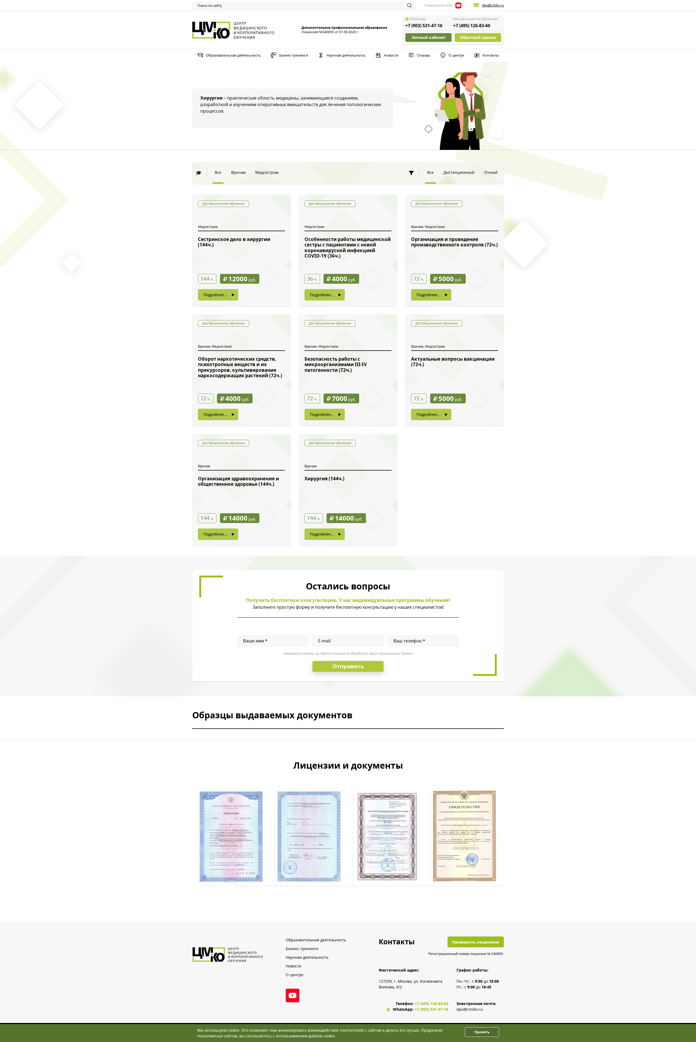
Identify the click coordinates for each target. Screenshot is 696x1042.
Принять (481, 1032)
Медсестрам (266, 172)
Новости (391, 55)
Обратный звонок (478, 37)
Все (218, 172)
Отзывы (423, 55)
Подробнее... (215, 294)
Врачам (238, 172)
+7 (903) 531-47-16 (423, 26)
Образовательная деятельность (233, 55)
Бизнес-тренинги (293, 55)
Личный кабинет (429, 37)
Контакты (491, 55)
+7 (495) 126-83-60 (471, 26)
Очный (491, 172)
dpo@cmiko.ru (469, 1009)
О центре (456, 55)
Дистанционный (458, 172)
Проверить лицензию (475, 942)
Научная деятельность (346, 55)
